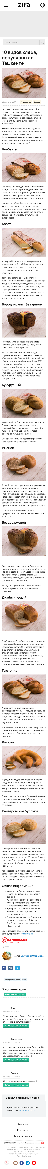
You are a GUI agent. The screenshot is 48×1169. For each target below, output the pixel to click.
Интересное (26, 102)
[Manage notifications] (7, 1162)
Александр (16, 1039)
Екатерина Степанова (32, 955)
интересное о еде (12, 979)
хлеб (24, 979)
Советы (37, 102)
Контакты (22, 1130)
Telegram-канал (23, 1136)
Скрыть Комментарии (14, 994)
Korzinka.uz (27, 933)
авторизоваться (27, 1110)
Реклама (23, 1124)
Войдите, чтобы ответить (16, 1025)
